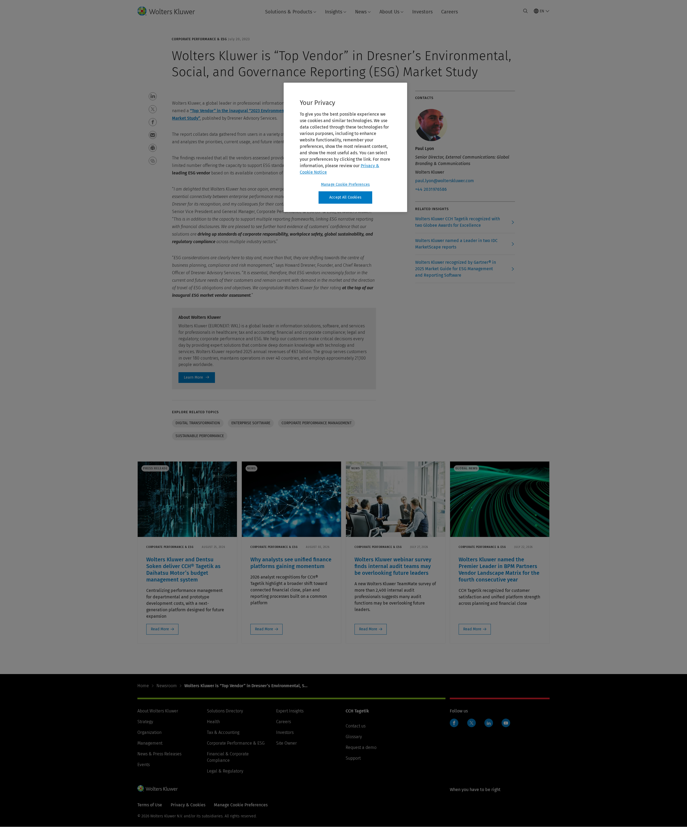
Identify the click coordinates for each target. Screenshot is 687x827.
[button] (153, 96)
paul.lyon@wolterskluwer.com (444, 180)
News (361, 12)
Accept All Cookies (345, 197)
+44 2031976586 (431, 189)
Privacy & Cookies (188, 804)
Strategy (145, 721)
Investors (422, 12)
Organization (149, 732)
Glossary (354, 736)
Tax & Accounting (223, 732)
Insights (333, 12)
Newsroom (166, 685)
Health (213, 721)
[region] (345, 147)
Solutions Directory (225, 710)
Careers (449, 12)
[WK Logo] (157, 788)
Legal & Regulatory (225, 771)
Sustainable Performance (200, 436)
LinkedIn (488, 723)
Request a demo (361, 747)
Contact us (356, 726)
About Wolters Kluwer (157, 710)
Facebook (454, 723)
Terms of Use (149, 804)
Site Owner (286, 743)
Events (143, 764)
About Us (389, 12)
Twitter (471, 723)
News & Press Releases (159, 753)
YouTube (506, 723)
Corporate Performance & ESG (236, 743)
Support (353, 758)
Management (149, 743)
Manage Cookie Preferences (345, 184)
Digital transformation (198, 423)
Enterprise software (250, 423)
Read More (160, 629)
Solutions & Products (288, 12)
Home (143, 685)
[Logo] (170, 11)
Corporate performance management (317, 423)
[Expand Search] (525, 11)
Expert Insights (290, 710)
